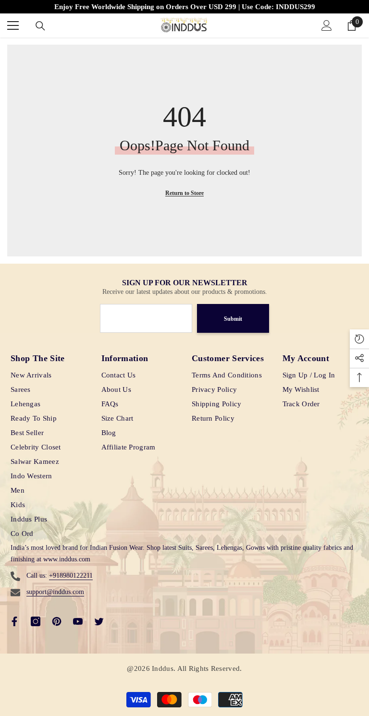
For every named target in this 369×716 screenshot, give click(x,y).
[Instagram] (35, 621)
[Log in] (326, 25)
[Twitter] (99, 621)
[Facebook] (14, 621)
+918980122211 (71, 575)
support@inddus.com (55, 591)
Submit (233, 319)
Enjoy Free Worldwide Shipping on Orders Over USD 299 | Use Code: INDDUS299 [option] (184, 7)
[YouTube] (78, 621)
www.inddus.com (66, 559)
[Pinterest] (57, 621)
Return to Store (184, 193)
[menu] (13, 25)
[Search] (40, 26)
